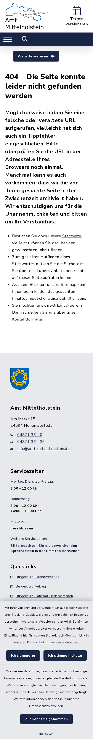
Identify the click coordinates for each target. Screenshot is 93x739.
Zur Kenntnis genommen (46, 719)
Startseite (71, 236)
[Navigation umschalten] (7, 39)
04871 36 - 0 (29, 434)
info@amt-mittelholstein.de (43, 448)
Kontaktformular (27, 319)
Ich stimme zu (23, 655)
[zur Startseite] (26, 16)
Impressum (47, 734)
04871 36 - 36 (31, 441)
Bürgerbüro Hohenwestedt (37, 577)
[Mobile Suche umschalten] (25, 39)
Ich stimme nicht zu (65, 655)
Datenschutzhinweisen (44, 642)
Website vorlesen (33, 56)
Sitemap (69, 284)
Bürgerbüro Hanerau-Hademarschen (44, 596)
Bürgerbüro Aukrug (31, 586)
